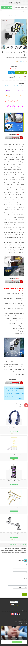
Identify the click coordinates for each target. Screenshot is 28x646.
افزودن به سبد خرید (19, 72)
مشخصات (24, 15)
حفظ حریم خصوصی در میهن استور (21, 621)
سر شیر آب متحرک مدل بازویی (13, 533)
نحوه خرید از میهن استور (22, 623)
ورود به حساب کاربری (17, 641)
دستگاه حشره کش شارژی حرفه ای (14, 480)
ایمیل (26, 575)
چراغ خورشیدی (8, 396)
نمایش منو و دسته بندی (19, 7)
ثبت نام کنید (8, 641)
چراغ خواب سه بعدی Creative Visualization (13, 454)
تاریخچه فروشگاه (24, 619)
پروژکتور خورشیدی (14, 391)
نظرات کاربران (9, 15)
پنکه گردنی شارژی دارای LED (13, 427)
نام (26, 564)
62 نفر (9, 72)
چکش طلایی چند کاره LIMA (14, 507)
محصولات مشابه (18, 15)
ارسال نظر (24, 594)
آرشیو (21, 406)
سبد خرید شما (6, 7)
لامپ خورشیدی (19, 398)
